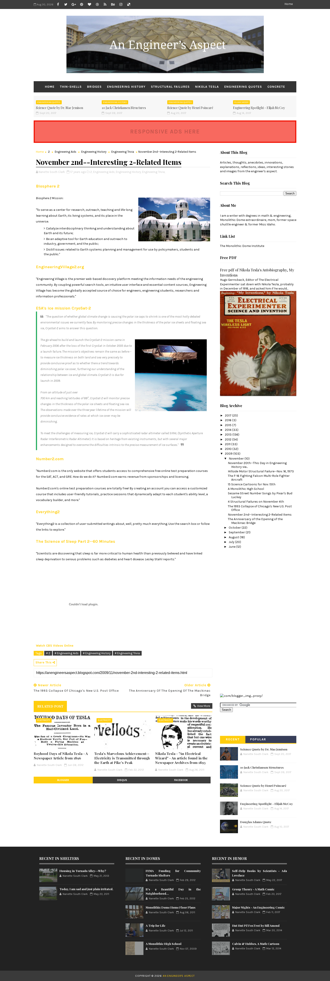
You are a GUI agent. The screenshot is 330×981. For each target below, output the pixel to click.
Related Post (50, 706)
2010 (228, 449)
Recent (233, 739)
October (235, 528)
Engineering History (126, 87)
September (237, 532)
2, (91, 172)
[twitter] (65, 4)
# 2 (48, 653)
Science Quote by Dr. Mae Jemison (59, 108)
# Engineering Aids (67, 653)
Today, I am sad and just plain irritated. (86, 889)
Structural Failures (170, 87)
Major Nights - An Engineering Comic (258, 907)
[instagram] (120, 4)
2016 (228, 420)
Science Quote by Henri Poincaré (190, 108)
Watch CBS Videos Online (54, 645)
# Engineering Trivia (127, 653)
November (236, 458)
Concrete (276, 87)
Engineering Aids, (104, 172)
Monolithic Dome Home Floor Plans (170, 907)
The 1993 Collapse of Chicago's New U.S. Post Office (260, 508)
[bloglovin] (89, 4)
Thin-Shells (71, 87)
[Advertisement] (238, 620)
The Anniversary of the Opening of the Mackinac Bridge (255, 521)
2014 (228, 430)
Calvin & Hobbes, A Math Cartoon (255, 944)
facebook (181, 780)
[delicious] (128, 4)
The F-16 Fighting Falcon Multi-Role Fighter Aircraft (259, 478)
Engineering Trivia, (153, 172)
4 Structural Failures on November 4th (256, 502)
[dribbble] (97, 4)
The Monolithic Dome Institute (242, 246)
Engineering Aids (65, 151)
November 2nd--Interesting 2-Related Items (260, 515)
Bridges (94, 87)
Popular (258, 739)
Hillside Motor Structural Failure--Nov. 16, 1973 (261, 471)
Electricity (43, 720)
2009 (229, 454)
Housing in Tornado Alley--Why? (82, 871)
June (232, 547)
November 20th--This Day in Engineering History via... (257, 465)
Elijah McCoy (241, 102)
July (232, 542)
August (234, 537)
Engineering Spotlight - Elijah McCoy (259, 108)
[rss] (105, 4)
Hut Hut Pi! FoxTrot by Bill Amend (255, 925)
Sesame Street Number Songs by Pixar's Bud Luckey (260, 495)
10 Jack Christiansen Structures (124, 108)
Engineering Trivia (122, 151)
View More (203, 706)
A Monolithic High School (246, 489)
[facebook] (58, 4)
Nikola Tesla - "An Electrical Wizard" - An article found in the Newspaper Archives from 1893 (181, 758)
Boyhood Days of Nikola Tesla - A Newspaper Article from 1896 (61, 755)
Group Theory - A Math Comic (253, 889)
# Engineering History (96, 653)
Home (288, 4)
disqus (122, 780)
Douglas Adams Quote (255, 822)
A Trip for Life (155, 925)
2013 (228, 434)
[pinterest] (81, 4)
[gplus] (73, 4)
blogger (63, 780)
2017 (228, 415)
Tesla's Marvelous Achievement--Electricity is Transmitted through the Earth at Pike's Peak (122, 758)
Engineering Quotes (243, 87)
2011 (228, 444)
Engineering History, (128, 172)
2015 (228, 425)
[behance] (113, 4)
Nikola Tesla (207, 87)
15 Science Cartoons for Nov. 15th (251, 484)
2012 (228, 439)
